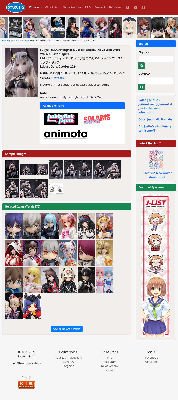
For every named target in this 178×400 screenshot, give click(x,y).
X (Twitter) (151, 362)
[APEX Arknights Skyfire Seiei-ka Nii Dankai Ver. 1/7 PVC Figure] (50, 280)
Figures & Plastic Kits (18, 40)
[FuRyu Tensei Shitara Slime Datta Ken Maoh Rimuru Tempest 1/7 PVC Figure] (50, 226)
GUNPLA (144, 74)
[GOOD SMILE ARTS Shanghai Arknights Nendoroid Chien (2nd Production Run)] (14, 226)
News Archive (72, 7)
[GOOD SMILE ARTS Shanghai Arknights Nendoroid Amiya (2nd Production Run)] (14, 280)
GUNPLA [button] (51, 7)
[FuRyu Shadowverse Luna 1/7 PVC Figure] (14, 306)
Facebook (151, 357)
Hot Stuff (110, 362)
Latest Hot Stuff (149, 143)
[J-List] (155, 265)
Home (4, 40)
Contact (99, 7)
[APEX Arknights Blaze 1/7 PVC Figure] (86, 226)
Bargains (115, 7)
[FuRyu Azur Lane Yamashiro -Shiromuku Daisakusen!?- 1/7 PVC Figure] (14, 253)
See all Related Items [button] (66, 329)
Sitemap (109, 370)
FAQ (88, 7)
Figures (144, 52)
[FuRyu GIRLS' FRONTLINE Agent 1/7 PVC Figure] (86, 280)
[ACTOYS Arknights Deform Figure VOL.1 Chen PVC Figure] (32, 306)
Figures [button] (34, 7)
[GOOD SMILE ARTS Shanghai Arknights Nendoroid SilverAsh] (32, 226)
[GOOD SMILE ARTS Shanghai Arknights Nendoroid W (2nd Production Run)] (50, 253)
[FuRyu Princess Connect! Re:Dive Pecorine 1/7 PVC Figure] (104, 226)
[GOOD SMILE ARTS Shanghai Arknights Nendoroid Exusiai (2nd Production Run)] (86, 253)
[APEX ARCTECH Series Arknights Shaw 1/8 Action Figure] (68, 280)
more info (58, 78)
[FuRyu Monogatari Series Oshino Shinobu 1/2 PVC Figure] (32, 280)
